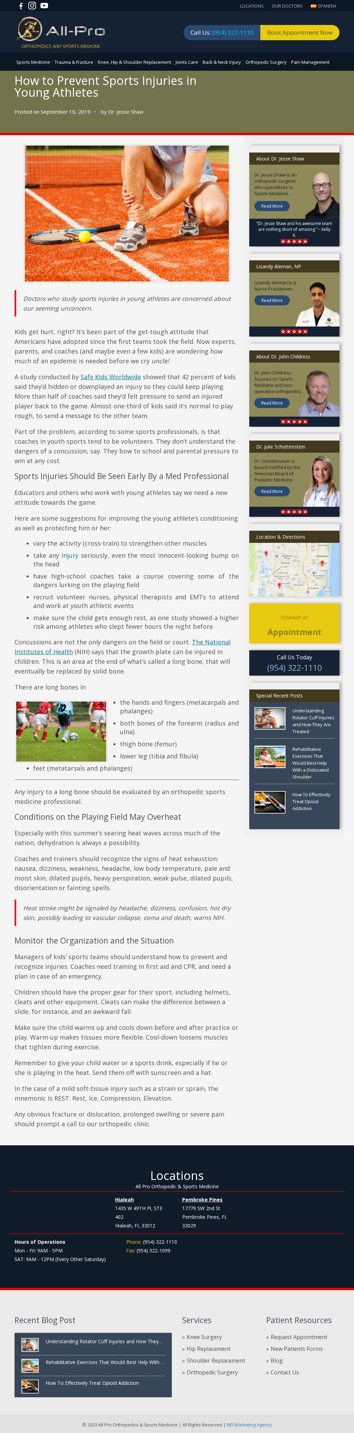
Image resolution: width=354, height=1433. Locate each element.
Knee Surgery (204, 1337)
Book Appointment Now (300, 32)
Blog (277, 1360)
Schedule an (295, 625)
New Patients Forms (297, 1349)
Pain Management (310, 62)
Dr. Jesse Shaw (125, 111)
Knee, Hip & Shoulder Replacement (134, 62)
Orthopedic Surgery (266, 62)
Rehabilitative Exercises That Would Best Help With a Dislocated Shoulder (310, 763)
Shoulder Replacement (216, 1360)
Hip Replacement (209, 1349)
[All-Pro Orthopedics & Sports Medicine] (60, 28)
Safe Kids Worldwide (111, 377)
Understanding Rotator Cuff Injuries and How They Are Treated (313, 721)
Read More (272, 206)
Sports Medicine (33, 62)
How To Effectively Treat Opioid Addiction (311, 801)
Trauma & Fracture (74, 62)
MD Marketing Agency (249, 1425)
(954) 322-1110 (233, 32)
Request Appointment (299, 1337)
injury (70, 555)
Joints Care (187, 62)
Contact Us (285, 1372)
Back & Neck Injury (222, 62)
